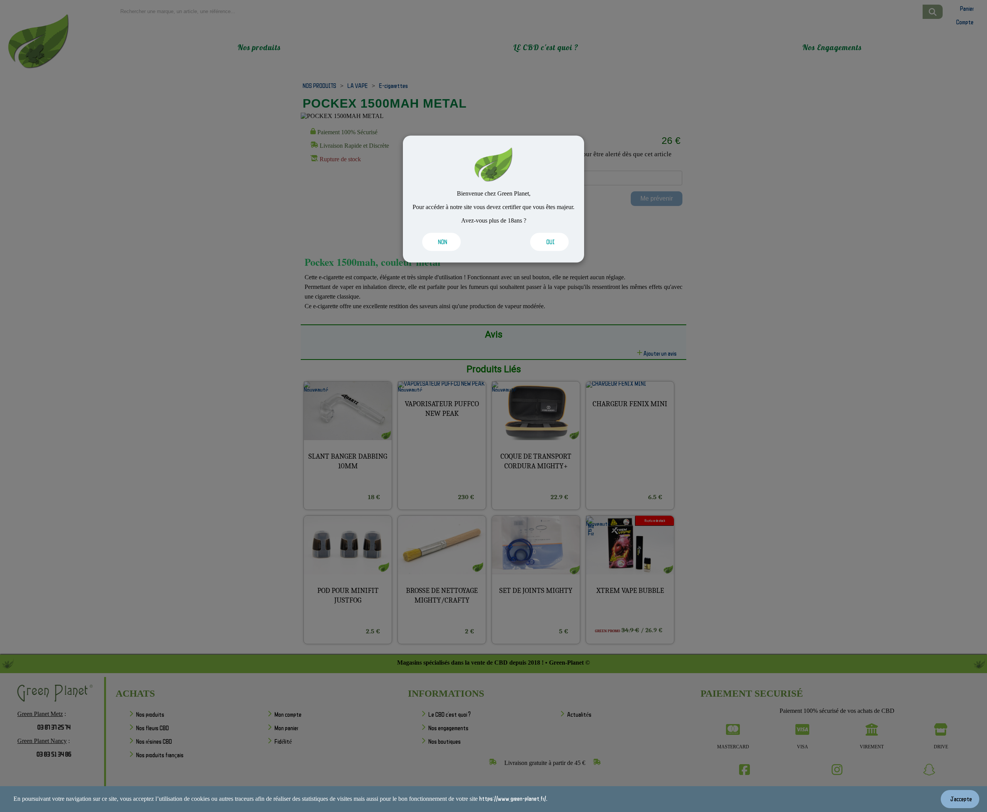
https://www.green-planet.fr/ (512, 798)
